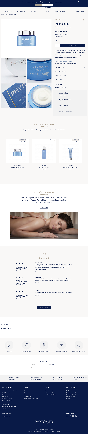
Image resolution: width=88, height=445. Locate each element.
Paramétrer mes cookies (48, 5)
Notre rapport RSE (70, 396)
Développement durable (71, 393)
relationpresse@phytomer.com (9, 406)
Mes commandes (27, 393)
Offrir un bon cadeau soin (50, 393)
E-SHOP (26, 388)
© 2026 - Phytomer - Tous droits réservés (44, 429)
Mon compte (26, 391)
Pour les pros (80, 11)
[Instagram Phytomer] (67, 416)
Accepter (38, 5)
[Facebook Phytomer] (70, 416)
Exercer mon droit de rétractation (31, 398)
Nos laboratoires (69, 391)
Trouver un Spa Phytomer (50, 391)
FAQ (25, 394)
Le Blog (68, 398)
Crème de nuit (12, 15)
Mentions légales (32, 431)
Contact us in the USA (7, 400)
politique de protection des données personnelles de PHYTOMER (46, 368)
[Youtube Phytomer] (73, 416)
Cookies (52, 431)
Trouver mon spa (44, 207)
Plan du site (57, 431)
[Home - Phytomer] (44, 7)
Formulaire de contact (7, 398)
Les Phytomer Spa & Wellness (51, 394)
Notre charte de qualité (71, 394)
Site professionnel (6, 416)
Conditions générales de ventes (43, 431)
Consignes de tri (27, 396)
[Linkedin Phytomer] (76, 416)
